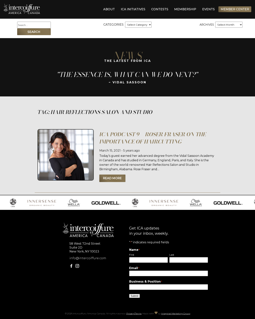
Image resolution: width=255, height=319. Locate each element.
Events (208, 9)
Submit (134, 296)
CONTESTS (159, 9)
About (109, 9)
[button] (72, 267)
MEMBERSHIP (185, 9)
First (131, 254)
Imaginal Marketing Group (175, 313)
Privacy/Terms (134, 313)
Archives (207, 24)
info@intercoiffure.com (87, 258)
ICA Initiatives (133, 9)
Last (171, 254)
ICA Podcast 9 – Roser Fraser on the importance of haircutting (152, 138)
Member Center (235, 9)
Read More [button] (112, 178)
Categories (113, 24)
